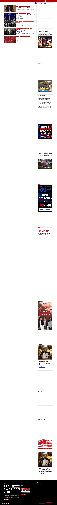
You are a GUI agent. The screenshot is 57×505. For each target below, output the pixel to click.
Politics (17, 6)
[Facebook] (44, 1)
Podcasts (26, 0)
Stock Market (28, 6)
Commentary (17, 36)
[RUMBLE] (51, 1)
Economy (20, 13)
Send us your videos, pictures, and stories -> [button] (45, 448)
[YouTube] (48, 1)
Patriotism (17, 28)
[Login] (53, 1)
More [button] (21, 0)
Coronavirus (24, 36)
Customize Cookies (42, 502)
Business (25, 6)
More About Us (6, 499)
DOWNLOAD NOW (23, 494)
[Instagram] (49, 1)
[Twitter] (46, 1)
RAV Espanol (30, 0)
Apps (18, 0)
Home (6, 0)
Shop (23, 0)
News (15, 0)
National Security (21, 28)
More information (7, 503)
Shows (9, 0)
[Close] (56, 502)
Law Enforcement (21, 6)
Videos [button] (12, 0)
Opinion (22, 13)
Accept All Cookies (49, 502)
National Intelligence (26, 28)
